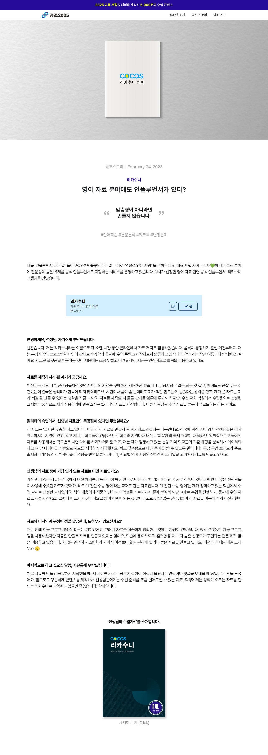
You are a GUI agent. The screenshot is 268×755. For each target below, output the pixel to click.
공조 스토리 (199, 15)
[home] (55, 15)
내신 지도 (220, 15)
